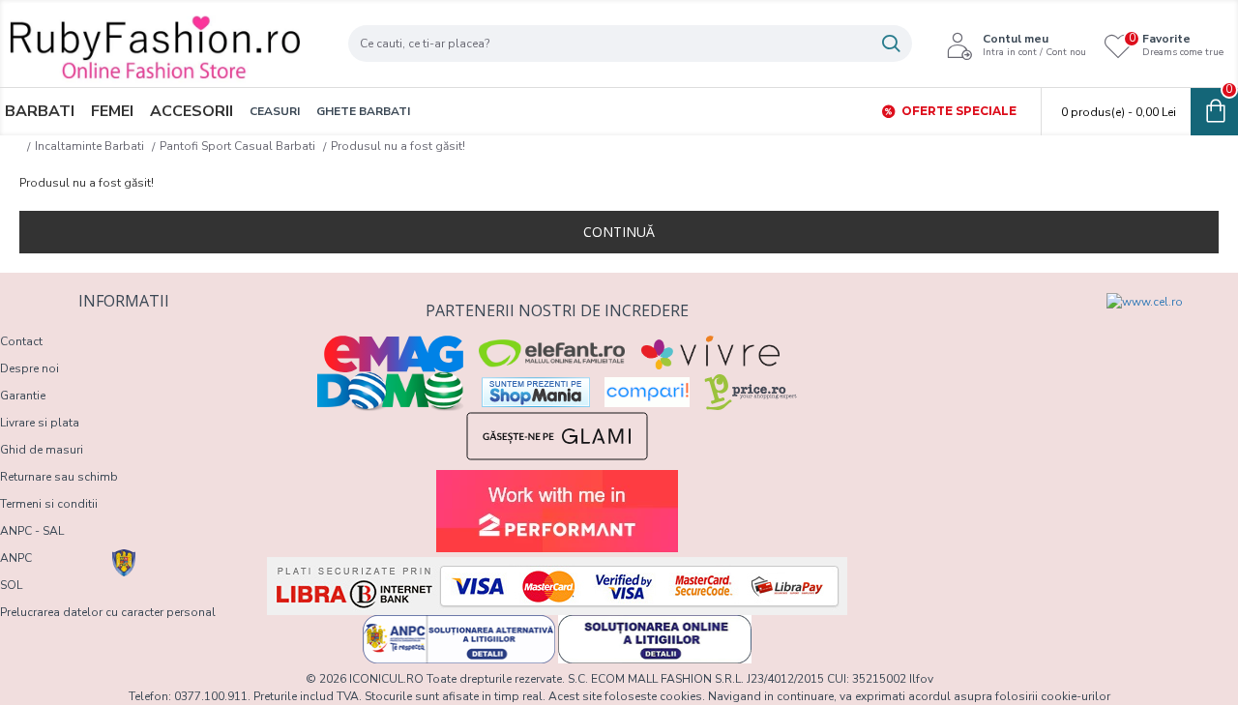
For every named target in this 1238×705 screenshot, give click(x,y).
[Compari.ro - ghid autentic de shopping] (959, 328)
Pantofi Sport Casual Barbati (237, 146)
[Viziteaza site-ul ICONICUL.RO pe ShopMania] (536, 392)
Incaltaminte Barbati (89, 146)
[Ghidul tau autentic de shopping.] (647, 392)
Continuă (619, 231)
